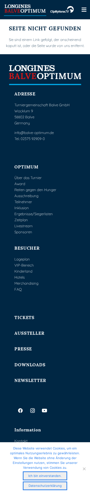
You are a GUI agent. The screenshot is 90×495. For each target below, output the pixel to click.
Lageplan (22, 259)
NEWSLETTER (30, 380)
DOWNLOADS (30, 364)
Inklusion (21, 208)
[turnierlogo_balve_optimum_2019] (45, 75)
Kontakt (21, 441)
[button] (84, 10)
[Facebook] (20, 411)
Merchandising (26, 283)
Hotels (19, 277)
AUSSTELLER (29, 332)
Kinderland (23, 271)
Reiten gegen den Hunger (35, 189)
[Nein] (84, 468)
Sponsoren (23, 232)
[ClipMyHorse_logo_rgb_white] (62, 9)
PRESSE (23, 348)
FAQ (18, 289)
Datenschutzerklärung (45, 486)
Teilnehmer (23, 202)
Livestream (23, 226)
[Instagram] (32, 411)
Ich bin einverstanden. (45, 476)
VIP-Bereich (24, 265)
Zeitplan (21, 220)
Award (19, 183)
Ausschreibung (26, 196)
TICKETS (24, 317)
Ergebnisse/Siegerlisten (33, 214)
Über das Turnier (28, 177)
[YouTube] (44, 411)
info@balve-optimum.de (34, 132)
